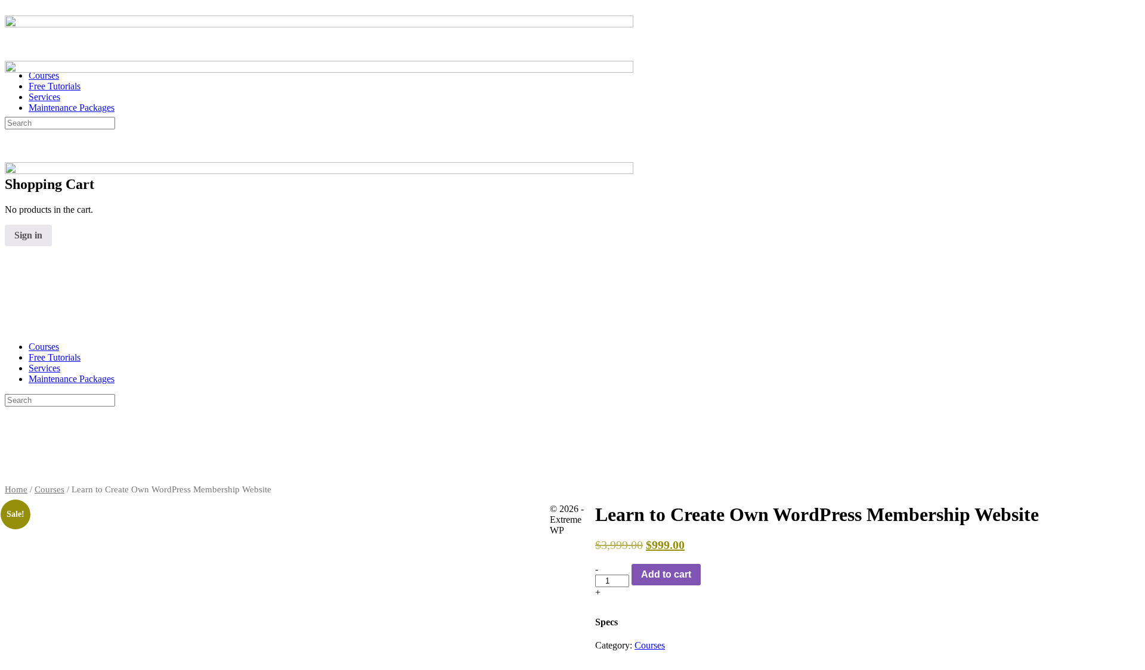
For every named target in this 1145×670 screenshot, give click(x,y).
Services (44, 368)
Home (16, 489)
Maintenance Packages (71, 379)
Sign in (28, 235)
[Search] (11, 148)
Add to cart (666, 574)
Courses (44, 347)
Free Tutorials (55, 357)
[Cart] (11, 159)
